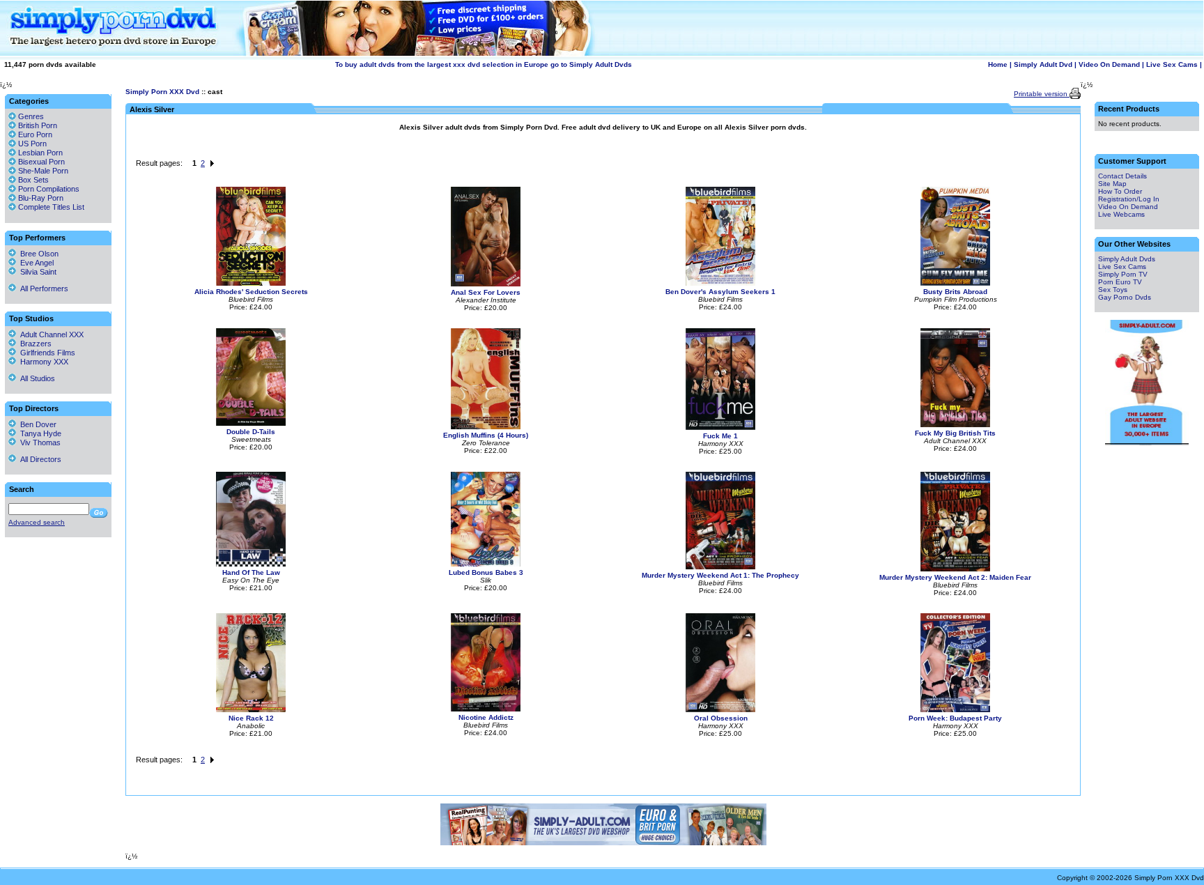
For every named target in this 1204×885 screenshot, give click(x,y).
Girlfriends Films (45, 352)
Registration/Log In (1128, 199)
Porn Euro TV (1120, 282)
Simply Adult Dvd (1043, 64)
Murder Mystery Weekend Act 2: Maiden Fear (955, 577)
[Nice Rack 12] (251, 710)
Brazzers (34, 343)
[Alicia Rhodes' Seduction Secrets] (251, 283)
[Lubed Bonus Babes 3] (485, 564)
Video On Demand (1109, 64)
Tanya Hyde (38, 433)
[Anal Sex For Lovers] (485, 284)
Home (998, 64)
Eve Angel (35, 263)
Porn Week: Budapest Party (955, 718)
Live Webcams (1121, 214)
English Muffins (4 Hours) (485, 435)
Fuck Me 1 (720, 436)
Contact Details (1122, 176)
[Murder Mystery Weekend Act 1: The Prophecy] (720, 567)
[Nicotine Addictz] (485, 709)
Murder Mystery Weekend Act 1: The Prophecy (720, 575)
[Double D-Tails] (251, 423)
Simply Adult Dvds (1126, 259)
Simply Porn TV (1123, 274)
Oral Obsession (721, 718)
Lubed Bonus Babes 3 (486, 572)
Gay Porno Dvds (1124, 297)
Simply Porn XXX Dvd (162, 91)
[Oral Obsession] (720, 710)
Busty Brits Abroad (955, 291)
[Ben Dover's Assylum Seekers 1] (720, 283)
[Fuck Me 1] (720, 427)
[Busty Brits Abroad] (955, 283)
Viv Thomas (38, 442)
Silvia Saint (36, 272)
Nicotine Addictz (486, 717)
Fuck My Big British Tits (955, 433)
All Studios (35, 378)
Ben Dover (36, 424)
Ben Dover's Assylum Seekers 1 (720, 291)
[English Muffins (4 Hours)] (485, 427)
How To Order (1120, 191)
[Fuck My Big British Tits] (955, 425)
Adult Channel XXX (50, 334)
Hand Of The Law (251, 572)
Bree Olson (37, 253)
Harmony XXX (42, 361)
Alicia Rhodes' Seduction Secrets (251, 291)
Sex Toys (1112, 289)
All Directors (38, 459)
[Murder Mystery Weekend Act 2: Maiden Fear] (955, 569)
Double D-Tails (250, 432)
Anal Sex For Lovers (485, 292)
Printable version (1042, 94)
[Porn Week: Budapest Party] (955, 710)
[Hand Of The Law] (251, 564)
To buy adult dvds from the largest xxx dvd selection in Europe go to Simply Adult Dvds (483, 64)
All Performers (42, 288)
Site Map (1112, 183)
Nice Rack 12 (251, 718)
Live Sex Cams (1172, 64)
